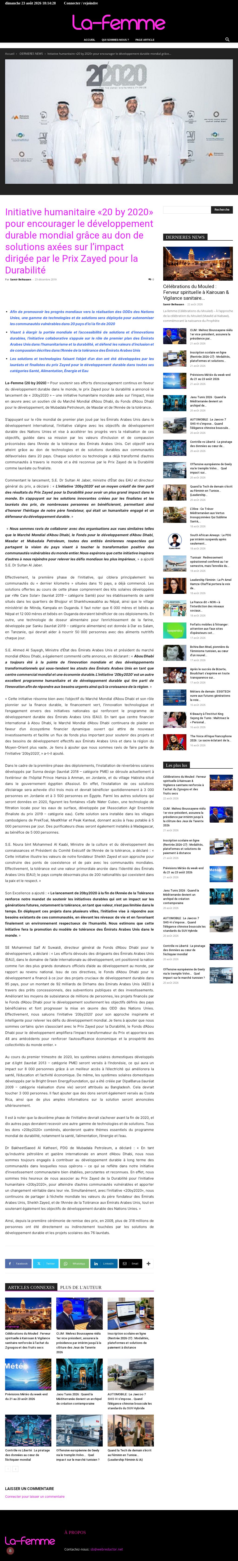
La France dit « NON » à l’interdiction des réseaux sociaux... (207, 606)
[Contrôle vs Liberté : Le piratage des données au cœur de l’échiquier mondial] (28, 1431)
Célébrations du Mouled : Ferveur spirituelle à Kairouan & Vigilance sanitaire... (196, 292)
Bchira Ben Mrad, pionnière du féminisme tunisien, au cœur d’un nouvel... (209, 651)
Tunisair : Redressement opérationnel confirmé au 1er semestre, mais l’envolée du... (209, 562)
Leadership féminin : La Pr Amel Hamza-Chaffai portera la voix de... (210, 584)
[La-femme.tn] (119, 22)
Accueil (89, 39)
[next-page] (15, 1469)
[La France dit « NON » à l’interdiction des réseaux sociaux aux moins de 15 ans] (174, 608)
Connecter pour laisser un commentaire (35, 1496)
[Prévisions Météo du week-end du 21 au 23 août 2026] (28, 1374)
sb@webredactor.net (106, 1549)
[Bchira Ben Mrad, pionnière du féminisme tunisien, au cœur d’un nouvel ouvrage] (174, 653)
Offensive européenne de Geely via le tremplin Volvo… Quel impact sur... (211, 468)
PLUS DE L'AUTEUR (81, 1287)
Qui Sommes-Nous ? (115, 39)
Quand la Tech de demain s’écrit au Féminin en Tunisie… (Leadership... (211, 491)
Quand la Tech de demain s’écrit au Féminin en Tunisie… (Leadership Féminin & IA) (130, 1455)
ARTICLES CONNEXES (31, 1287)
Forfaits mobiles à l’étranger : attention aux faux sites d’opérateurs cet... (209, 629)
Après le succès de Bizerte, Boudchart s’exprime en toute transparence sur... (210, 673)
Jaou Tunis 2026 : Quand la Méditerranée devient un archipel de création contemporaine (79, 1399)
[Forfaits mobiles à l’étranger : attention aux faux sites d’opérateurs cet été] (174, 630)
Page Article (145, 39)
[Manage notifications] (10, 1550)
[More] (148, 1263)
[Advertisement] (79, 293)
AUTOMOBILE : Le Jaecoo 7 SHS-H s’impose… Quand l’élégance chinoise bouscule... (210, 424)
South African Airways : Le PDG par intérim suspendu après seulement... (210, 539)
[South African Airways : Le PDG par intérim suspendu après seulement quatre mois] (174, 541)
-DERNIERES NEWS (31, 54)
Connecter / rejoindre (81, 3)
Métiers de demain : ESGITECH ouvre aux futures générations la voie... (210, 696)
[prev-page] (8, 1469)
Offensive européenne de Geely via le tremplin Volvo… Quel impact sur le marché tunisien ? (77, 1455)
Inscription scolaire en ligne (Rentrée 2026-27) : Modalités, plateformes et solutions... (210, 357)
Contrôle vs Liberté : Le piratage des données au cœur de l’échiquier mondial (27, 1455)
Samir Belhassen (20, 279)
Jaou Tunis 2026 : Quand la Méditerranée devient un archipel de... (208, 401)
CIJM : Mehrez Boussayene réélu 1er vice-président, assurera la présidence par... (211, 334)
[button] (227, 40)
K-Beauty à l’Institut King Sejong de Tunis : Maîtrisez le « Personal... (209, 718)
